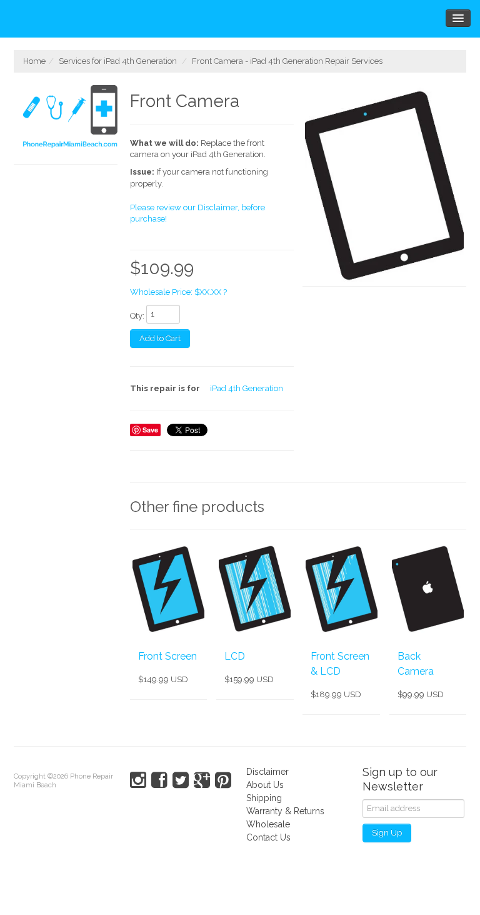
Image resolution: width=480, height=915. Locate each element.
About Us (265, 785)
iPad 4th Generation (246, 388)
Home (34, 61)
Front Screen (167, 656)
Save (150, 429)
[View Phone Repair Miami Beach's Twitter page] (180, 780)
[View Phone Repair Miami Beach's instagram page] (138, 780)
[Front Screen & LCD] (341, 588)
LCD (234, 656)
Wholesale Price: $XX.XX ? (178, 292)
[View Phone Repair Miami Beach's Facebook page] (159, 780)
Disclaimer (267, 772)
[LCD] (255, 588)
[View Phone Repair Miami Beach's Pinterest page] (223, 780)
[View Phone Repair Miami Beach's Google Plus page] (202, 780)
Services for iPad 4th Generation (118, 61)
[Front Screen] (168, 588)
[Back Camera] (428, 588)
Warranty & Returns (285, 811)
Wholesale (268, 824)
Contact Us (268, 837)
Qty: (137, 315)
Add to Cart (160, 338)
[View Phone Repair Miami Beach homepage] (70, 118)
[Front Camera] (384, 186)
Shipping (264, 798)
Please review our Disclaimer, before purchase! (197, 213)
